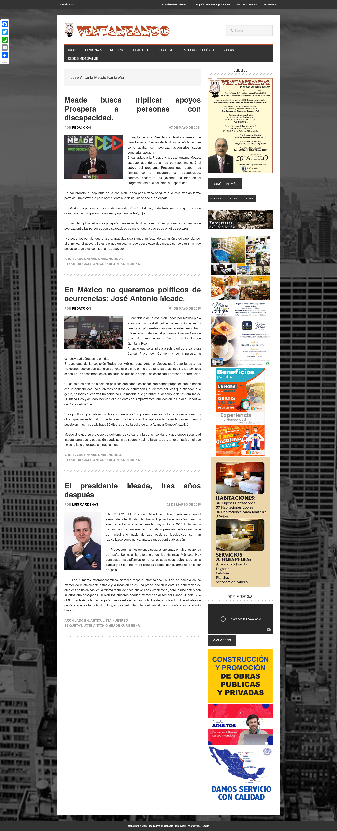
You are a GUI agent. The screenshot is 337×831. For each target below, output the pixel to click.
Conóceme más (225, 184)
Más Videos (222, 640)
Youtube (232, 198)
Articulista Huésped (109, 620)
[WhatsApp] (5, 40)
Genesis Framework (175, 825)
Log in (205, 825)
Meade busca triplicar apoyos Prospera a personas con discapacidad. (132, 108)
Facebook (215, 198)
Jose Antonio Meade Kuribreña (112, 263)
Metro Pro (154, 825)
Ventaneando (117, 30)
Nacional (98, 258)
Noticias (116, 258)
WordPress (194, 825)
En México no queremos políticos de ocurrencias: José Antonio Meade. (132, 294)
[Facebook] (5, 24)
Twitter (248, 198)
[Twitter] (5, 32)
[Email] (5, 47)
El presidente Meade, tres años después (132, 490)
